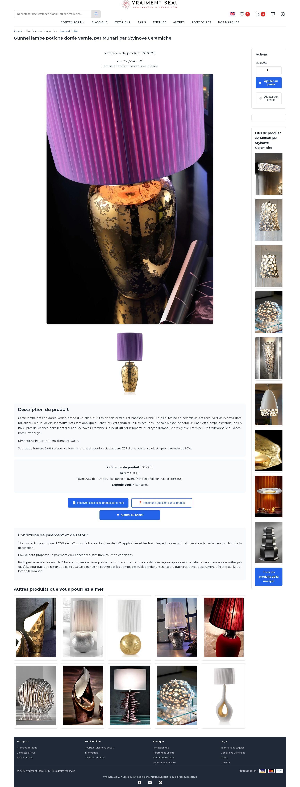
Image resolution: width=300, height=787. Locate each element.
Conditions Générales (233, 752)
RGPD (224, 757)
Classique (99, 22)
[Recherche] (96, 14)
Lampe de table (69, 31)
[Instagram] (150, 782)
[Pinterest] (160, 782)
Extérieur (122, 22)
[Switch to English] (232, 13)
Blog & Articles (25, 757)
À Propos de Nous (27, 747)
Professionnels (161, 747)
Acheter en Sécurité (164, 762)
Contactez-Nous (26, 752)
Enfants (159, 22)
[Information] (282, 14)
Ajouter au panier (132, 514)
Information (91, 752)
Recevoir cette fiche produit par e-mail (98, 502)
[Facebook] (139, 782)
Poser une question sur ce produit (162, 502)
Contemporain (73, 22)
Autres (179, 22)
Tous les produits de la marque (269, 577)
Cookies (225, 762)
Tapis (142, 22)
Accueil (18, 31)
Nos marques (228, 22)
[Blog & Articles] (272, 14)
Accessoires (201, 22)
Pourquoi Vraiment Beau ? (99, 747)
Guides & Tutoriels (95, 757)
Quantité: (261, 63)
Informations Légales (232, 747)
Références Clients (163, 752)
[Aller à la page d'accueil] (150, 5)
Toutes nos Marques (164, 757)
